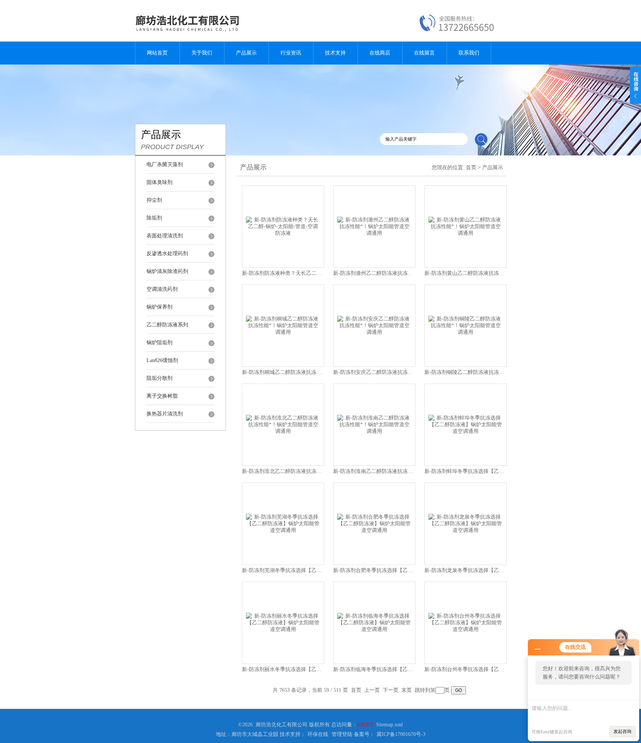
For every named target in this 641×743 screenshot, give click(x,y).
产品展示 (246, 53)
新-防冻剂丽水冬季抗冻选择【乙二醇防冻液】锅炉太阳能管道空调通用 (323, 669)
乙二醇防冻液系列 (167, 325)
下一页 (390, 690)
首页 (471, 167)
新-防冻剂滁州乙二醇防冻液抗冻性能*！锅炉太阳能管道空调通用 (408, 273)
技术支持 (335, 53)
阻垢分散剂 (159, 378)
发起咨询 (622, 731)
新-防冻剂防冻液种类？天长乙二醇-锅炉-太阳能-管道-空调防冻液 (316, 273)
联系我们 (468, 53)
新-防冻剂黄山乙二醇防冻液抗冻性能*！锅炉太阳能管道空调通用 (499, 273)
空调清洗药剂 (162, 289)
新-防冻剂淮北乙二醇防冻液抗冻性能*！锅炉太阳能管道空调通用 (317, 471)
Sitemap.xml (389, 724)
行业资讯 (290, 53)
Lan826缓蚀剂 (162, 360)
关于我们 (201, 53)
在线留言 (424, 53)
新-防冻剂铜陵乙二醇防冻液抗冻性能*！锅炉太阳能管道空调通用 (499, 372)
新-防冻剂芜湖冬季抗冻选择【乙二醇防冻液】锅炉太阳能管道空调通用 (323, 570)
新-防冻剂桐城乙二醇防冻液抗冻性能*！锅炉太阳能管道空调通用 (317, 372)
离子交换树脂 (162, 396)
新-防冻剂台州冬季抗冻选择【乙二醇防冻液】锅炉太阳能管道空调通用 (505, 669)
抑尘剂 (154, 200)
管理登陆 (342, 734)
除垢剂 (154, 218)
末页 (406, 690)
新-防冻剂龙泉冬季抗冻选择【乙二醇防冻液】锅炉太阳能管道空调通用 (505, 570)
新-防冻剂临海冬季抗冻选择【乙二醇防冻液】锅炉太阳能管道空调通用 (414, 669)
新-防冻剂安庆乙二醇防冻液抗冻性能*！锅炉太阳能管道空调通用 (408, 372)
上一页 (372, 690)
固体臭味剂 (159, 182)
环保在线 (318, 734)
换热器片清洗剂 (165, 414)
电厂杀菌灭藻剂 (165, 164)
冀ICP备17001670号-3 (401, 734)
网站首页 (157, 53)
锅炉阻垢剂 (159, 342)
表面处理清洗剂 (165, 236)
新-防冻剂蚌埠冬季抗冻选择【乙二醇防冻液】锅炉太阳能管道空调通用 (505, 471)
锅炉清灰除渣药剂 (167, 271)
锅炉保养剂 (159, 307)
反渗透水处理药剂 (167, 253)
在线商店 (379, 53)
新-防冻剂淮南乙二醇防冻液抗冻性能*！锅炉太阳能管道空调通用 (408, 471)
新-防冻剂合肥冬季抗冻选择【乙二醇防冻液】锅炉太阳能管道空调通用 (414, 570)
